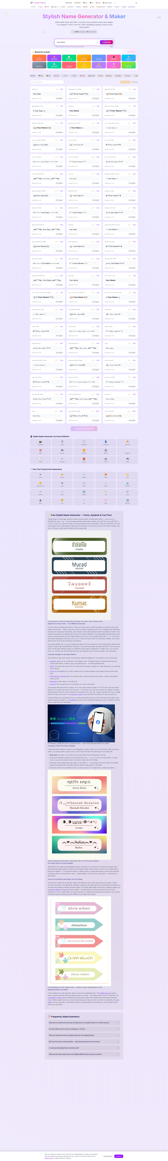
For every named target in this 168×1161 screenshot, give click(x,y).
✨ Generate (106, 42)
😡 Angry (121, 75)
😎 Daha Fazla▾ (107, 3)
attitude (57, 890)
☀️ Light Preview (125, 82)
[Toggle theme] (136, 2)
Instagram (53, 661)
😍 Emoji (85, 6)
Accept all (119, 1156)
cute (65, 890)
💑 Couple (54, 6)
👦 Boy (85, 3)
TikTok (52, 666)
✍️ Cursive (70, 6)
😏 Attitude (77, 3)
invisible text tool (105, 993)
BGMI (64, 676)
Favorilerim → (132, 52)
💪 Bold (92, 6)
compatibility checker (55, 998)
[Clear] (97, 42)
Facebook (73, 700)
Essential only (108, 1156)
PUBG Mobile (54, 676)
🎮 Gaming (69, 3)
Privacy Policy (49, 1158)
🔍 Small (116, 6)
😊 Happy (131, 75)
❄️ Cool (33, 6)
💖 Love (47, 6)
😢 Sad (113, 75)
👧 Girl (91, 3)
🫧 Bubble (78, 6)
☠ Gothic (63, 6)
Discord (52, 684)
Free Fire (53, 671)
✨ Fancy (40, 6)
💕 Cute (98, 3)
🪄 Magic (123, 6)
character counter (76, 694)
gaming (52, 890)
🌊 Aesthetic (131, 6)
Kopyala (60, 98)
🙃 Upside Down (101, 6)
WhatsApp (53, 681)
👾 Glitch (110, 6)
